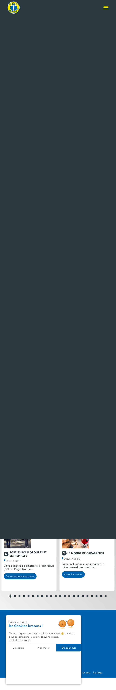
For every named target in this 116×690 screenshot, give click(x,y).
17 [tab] (82, 596)
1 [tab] (10, 596)
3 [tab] (19, 596)
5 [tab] (28, 596)
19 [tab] (91, 596)
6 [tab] (33, 596)
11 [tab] (55, 596)
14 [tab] (69, 596)
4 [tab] (24, 596)
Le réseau (84, 672)
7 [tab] (37, 596)
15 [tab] (73, 596)
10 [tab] (51, 596)
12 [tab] (60, 596)
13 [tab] (64, 596)
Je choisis (18, 647)
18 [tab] (87, 596)
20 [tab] (96, 596)
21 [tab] (101, 596)
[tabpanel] (29, 555)
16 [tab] (78, 596)
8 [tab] (42, 596)
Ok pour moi (69, 647)
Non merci (43, 647)
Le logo (97, 672)
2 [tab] (14, 596)
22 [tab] (105, 596)
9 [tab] (46, 596)
